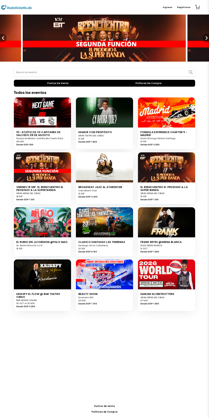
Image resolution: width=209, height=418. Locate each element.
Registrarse (183, 7)
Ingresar (167, 7)
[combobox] (104, 72)
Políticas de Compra (105, 411)
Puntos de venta (104, 406)
